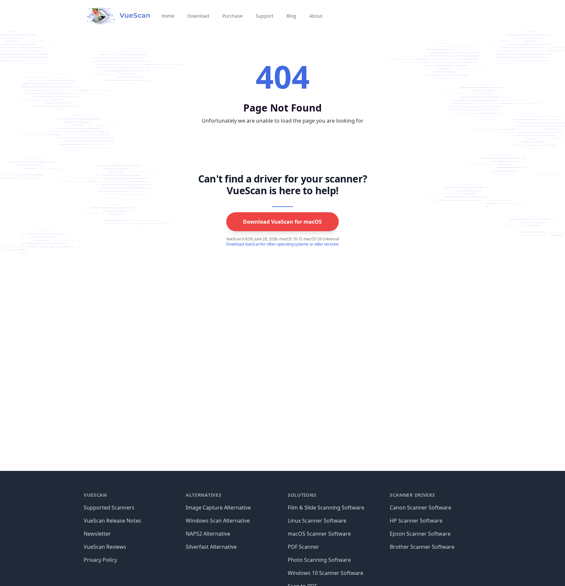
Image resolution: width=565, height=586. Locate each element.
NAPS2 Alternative (208, 533)
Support (264, 16)
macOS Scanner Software (319, 533)
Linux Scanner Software (317, 520)
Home (168, 16)
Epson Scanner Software (420, 533)
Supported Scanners (109, 507)
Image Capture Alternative (218, 507)
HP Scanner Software (416, 520)
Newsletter (97, 533)
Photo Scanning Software (319, 559)
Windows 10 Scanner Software (325, 573)
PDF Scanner (303, 546)
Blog (291, 16)
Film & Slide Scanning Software (326, 507)
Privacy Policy (100, 559)
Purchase (232, 16)
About (315, 16)
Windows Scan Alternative (218, 520)
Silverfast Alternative (211, 546)
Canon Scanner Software (420, 507)
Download (198, 16)
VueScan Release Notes (112, 520)
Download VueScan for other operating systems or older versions (282, 244)
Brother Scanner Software (422, 546)
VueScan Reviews (105, 546)
